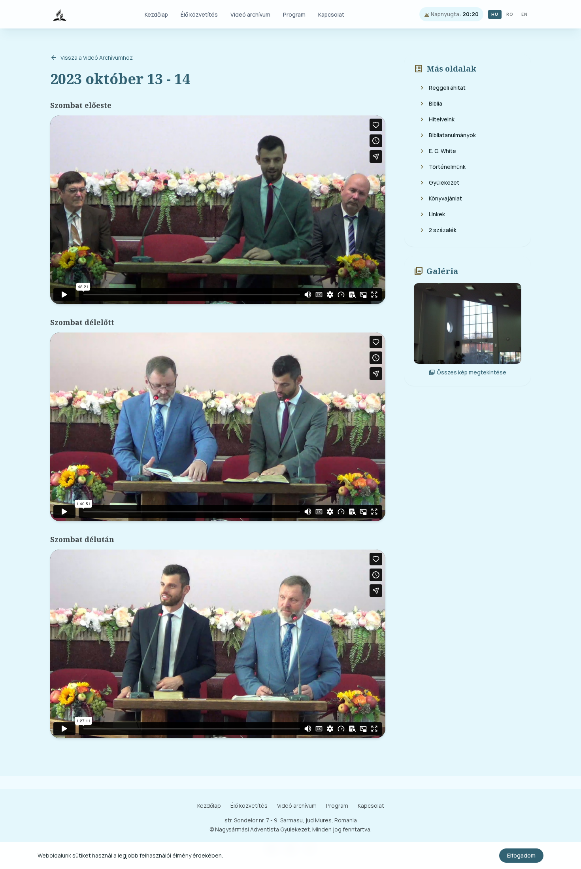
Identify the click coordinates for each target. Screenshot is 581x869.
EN (524, 14)
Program (294, 14)
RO (509, 14)
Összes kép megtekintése (467, 372)
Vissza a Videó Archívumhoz (91, 58)
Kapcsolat (331, 14)
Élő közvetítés (199, 14)
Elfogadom (521, 855)
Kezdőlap (156, 14)
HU (494, 14)
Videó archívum (250, 14)
